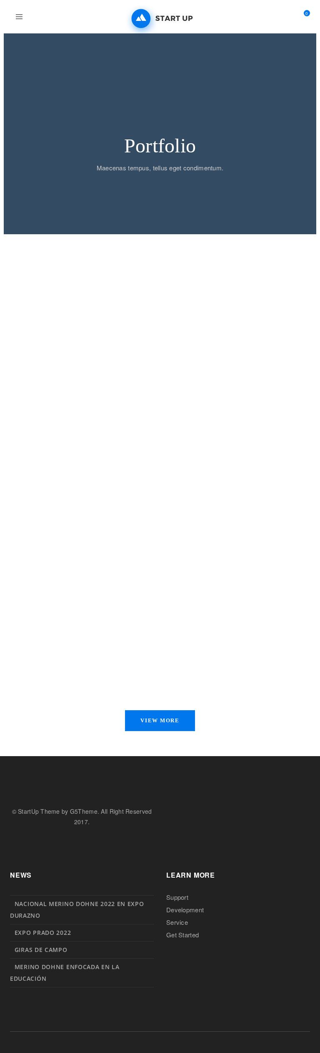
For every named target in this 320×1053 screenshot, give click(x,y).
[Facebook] (13, 843)
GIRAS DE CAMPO (41, 950)
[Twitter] (27, 843)
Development (185, 909)
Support (177, 897)
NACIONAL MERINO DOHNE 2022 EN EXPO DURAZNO (77, 909)
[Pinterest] (42, 843)
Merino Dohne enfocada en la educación (65, 972)
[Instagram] (56, 843)
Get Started (182, 934)
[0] (303, 17)
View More (159, 720)
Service (177, 922)
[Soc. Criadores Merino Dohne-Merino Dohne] (160, 19)
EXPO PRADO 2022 (43, 933)
